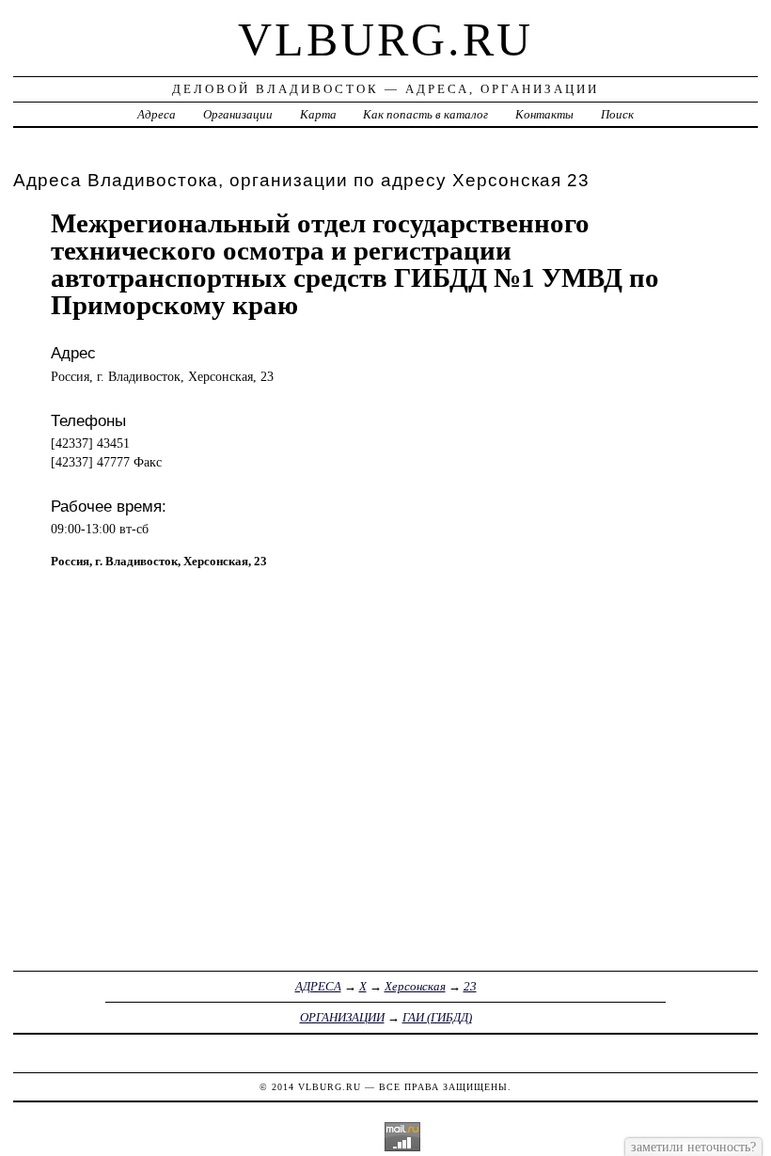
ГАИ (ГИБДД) (437, 1017)
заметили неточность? (693, 1146)
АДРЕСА (318, 986)
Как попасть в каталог (425, 114)
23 (470, 986)
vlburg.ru (385, 39)
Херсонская (415, 986)
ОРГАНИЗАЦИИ (342, 1017)
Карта (318, 114)
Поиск (617, 114)
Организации (238, 114)
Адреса (156, 114)
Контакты (544, 114)
